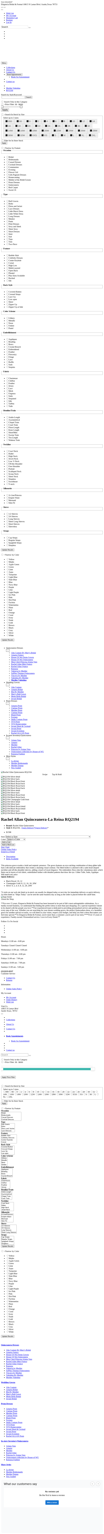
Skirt (10, 234)
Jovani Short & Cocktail (20, 726)
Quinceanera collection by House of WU (27, 752)
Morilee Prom (16, 710)
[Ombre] (4, 1165)
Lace (11, 359)
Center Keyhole (15, 260)
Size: (3, 837)
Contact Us (10, 978)
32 (88, 126)
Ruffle (11, 362)
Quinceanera (14, 185)
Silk (10, 401)
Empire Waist (14, 498)
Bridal (11, 157)
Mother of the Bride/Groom (20, 180)
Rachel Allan (16, 747)
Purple (11, 587)
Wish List (10, 13)
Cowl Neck (13, 451)
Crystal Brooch (15, 347)
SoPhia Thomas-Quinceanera (23, 673)
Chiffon (12, 381)
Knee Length (14, 430)
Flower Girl (13, 172)
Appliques (13, 339)
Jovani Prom (16, 728)
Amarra (14, 742)
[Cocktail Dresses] (11, 1120)
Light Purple (14, 592)
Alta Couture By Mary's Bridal (23, 653)
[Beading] (7, 1172)
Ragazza (14, 669)
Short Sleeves (14, 524)
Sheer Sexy (13, 229)
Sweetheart (13, 481)
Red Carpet (13, 187)
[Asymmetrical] (6, 1194)
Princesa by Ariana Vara (20, 749)
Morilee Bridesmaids (19, 763)
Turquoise (13, 575)
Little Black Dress (16, 211)
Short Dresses (14, 231)
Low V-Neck (14, 461)
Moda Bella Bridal (18, 696)
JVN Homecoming (18, 724)
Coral (11, 615)
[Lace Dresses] (8, 1131)
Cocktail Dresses (15, 165)
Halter (11, 454)
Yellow (11, 559)
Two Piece (13, 244)
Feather (12, 352)
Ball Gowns (13, 201)
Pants (11, 221)
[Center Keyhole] (9, 1140)
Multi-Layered (14, 268)
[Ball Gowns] (8, 1124)
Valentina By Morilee (19, 678)
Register (9, 20)
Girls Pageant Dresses (17, 175)
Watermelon (13, 605)
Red (10, 610)
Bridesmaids (14, 160)
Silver (11, 633)
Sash (10, 365)
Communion (14, 167)
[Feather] (5, 1185)
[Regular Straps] (7, 1239)
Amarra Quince (17, 655)
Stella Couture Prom (19, 719)
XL (82, 135)
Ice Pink (12, 595)
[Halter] (7, 1205)
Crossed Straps (15, 294)
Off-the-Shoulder (15, 464)
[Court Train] (6, 1198)
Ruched (12, 278)
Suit (10, 237)
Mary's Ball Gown (18, 694)
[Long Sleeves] (8, 1230)
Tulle (11, 406)
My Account (11, 15)
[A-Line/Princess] (7, 1215)
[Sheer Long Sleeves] (8, 1232)
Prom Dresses (14, 182)
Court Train (13, 425)
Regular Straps (14, 540)
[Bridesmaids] (11, 1115)
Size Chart (5, 847)
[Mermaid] (7, 1219)
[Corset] (9, 1142)
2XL (94, 135)
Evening (12, 170)
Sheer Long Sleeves (17, 521)
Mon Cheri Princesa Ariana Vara (24, 662)
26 (59, 126)
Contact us (10, 1050)
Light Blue (13, 577)
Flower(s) (12, 354)
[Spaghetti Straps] (7, 1241)
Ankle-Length (14, 417)
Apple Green (14, 564)
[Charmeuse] (5, 1181)
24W (70, 130)
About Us (10, 1024)
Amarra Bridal (17, 689)
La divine (15, 761)
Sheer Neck (13, 476)
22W (58, 130)
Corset (11, 263)
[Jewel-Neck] (7, 1210)
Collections (10, 1020)
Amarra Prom (16, 706)
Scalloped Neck (15, 471)
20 (29, 126)
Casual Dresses (15, 162)
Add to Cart (6, 842)
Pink (10, 597)
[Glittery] (4, 1158)
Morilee (14, 745)
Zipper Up (13, 304)
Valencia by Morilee (19, 671)
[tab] (54, 664)
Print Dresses (14, 224)
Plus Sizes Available (17, 276)
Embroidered (14, 349)
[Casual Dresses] (11, 1117)
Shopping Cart (12, 18)
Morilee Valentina (19, 680)
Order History (11, 1000)
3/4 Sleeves (13, 516)
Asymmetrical (14, 420)
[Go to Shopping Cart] (2, 7)
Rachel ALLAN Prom (20, 733)
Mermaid (12, 500)
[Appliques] (7, 1169)
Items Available (12, 859)
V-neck (11, 484)
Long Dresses (14, 216)
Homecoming (14, 177)
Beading (12, 342)
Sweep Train (14, 435)
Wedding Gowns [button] (13, 682)
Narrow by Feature (12, 148)
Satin (11, 396)
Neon (11, 323)
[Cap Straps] (7, 1237)
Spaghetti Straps (15, 543)
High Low (13, 265)
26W (83, 130)
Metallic (12, 321)
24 (49, 126)
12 (83, 121)
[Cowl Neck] (7, 1203)
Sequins (12, 367)
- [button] (7, 650)
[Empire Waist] (7, 1217)
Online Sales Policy (9, 849)
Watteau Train (14, 440)
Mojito (11, 562)
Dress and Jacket (15, 206)
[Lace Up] (7, 1151)
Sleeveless (13, 526)
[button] (10, 67)
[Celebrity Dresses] (9, 1138)
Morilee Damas (17, 765)
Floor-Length (14, 427)
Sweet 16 (12, 190)
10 (73, 121)
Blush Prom (16, 715)
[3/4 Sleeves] (8, 1228)
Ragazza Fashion (18, 754)
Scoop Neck (14, 474)
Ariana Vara (16, 740)
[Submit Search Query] (30, 1055)
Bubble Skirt (14, 255)
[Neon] (4, 1162)
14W (10, 130)
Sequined (12, 399)
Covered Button (15, 292)
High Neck (13, 456)
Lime (11, 569)
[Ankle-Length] (6, 1192)
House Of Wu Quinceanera (22, 660)
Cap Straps (13, 538)
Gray (11, 630)
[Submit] (30, 27)
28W (95, 130)
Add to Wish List (8, 845)
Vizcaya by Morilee (19, 675)
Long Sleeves (14, 519)
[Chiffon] (5, 1183)
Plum (11, 607)
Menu (4, 63)
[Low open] (7, 1153)
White (11, 635)
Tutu (10, 242)
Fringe (11, 357)
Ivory (11, 618)
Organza (12, 393)
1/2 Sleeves (13, 514)
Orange (12, 613)
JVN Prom (15, 722)
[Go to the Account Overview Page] (2, 9)
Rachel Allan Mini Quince (21, 664)
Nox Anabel (16, 768)
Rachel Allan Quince (19, 666)
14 (93, 121)
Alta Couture (16, 687)
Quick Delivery (41, 828)
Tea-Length (13, 438)
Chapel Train (14, 422)
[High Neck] (7, 1208)
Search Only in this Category (15, 102)
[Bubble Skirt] (9, 1136)
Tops (11, 239)
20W (46, 130)
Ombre (11, 326)
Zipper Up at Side (16, 307)
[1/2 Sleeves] (8, 1226)
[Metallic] (4, 1160)
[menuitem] (54, 13)
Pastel (11, 328)
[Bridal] (11, 1113)
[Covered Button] (7, 1147)
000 (10, 121)
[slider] (93, 1069)
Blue (11, 582)
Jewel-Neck (13, 459)
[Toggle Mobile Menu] (2, 1013)
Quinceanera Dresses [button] (14, 648)
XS (45, 135)
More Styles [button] (11, 756)
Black (11, 628)
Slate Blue (13, 580)
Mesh (11, 391)
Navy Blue (13, 585)
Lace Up (12, 297)
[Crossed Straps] (7, 1149)
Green (11, 567)
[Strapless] (7, 1244)
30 (78, 126)
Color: (4, 839)
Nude (11, 620)
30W (10, 135)
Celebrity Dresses (16, 258)
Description (10, 856)
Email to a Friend (8, 852)
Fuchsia (12, 602)
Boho (11, 204)
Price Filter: (9, 104)
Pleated (11, 273)
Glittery (12, 318)
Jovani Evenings (17, 731)
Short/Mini (13, 432)
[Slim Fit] (7, 1221)
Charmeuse (13, 378)
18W (34, 130)
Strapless (12, 479)
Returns (9, 980)
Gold (11, 623)
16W (22, 130)
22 (39, 126)
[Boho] (8, 1126)
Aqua (11, 572)
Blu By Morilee (17, 692)
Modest (12, 219)
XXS (34, 135)
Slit (10, 281)
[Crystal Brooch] (7, 1176)
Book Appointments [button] (14, 1036)
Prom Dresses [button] (11, 701)
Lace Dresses (14, 209)
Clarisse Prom (16, 708)
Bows (11, 344)
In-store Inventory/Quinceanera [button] (18, 735)
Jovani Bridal (16, 699)
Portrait (11, 469)
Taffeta (11, 404)
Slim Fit (12, 503)
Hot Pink (12, 600)
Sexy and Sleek (15, 226)
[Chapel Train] (6, 1196)
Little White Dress (16, 214)
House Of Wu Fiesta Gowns (22, 657)
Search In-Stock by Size (14, 114)
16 (9, 126)
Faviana (14, 717)
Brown (11, 625)
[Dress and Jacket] (8, 1129)
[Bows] (7, 1174)
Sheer (11, 302)
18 (19, 126)
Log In (9, 22)
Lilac (11, 590)
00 (20, 121)
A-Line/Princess (15, 495)
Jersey (11, 386)
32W (22, 135)
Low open (13, 299)
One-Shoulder (14, 466)
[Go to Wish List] (5, 7)
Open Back (13, 271)
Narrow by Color (12, 555)
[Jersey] (5, 1187)
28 (69, 126)
